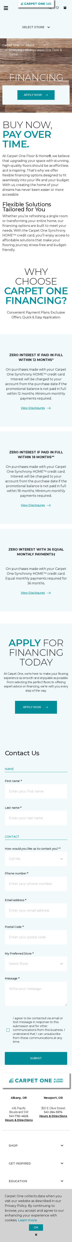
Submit (36, 1058)
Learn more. (27, 1220)
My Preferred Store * (19, 953)
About (30, 45)
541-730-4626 (18, 1116)
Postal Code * (14, 926)
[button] (50, 8)
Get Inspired (20, 1163)
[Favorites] (57, 8)
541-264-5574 (53, 1112)
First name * (13, 781)
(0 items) (65, 7)
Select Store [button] (33, 27)
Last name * (13, 807)
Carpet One (10, 45)
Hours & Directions (19, 1120)
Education (18, 1181)
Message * (12, 978)
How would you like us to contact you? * (32, 848)
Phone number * (16, 873)
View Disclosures (33, 408)
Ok (36, 1227)
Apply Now (33, 95)
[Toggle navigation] (5, 8)
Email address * (15, 900)
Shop (13, 1145)
